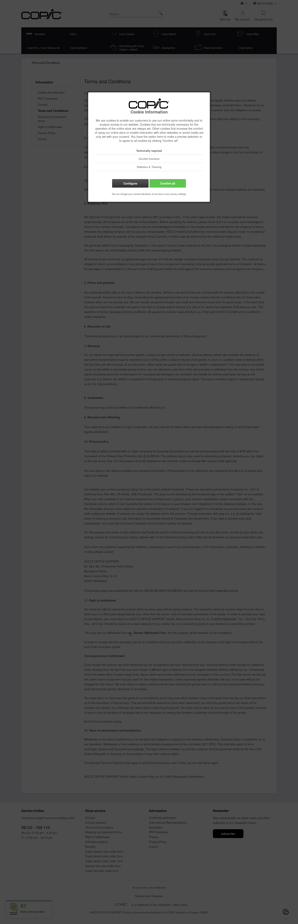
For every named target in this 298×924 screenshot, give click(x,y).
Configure (130, 183)
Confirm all (167, 183)
